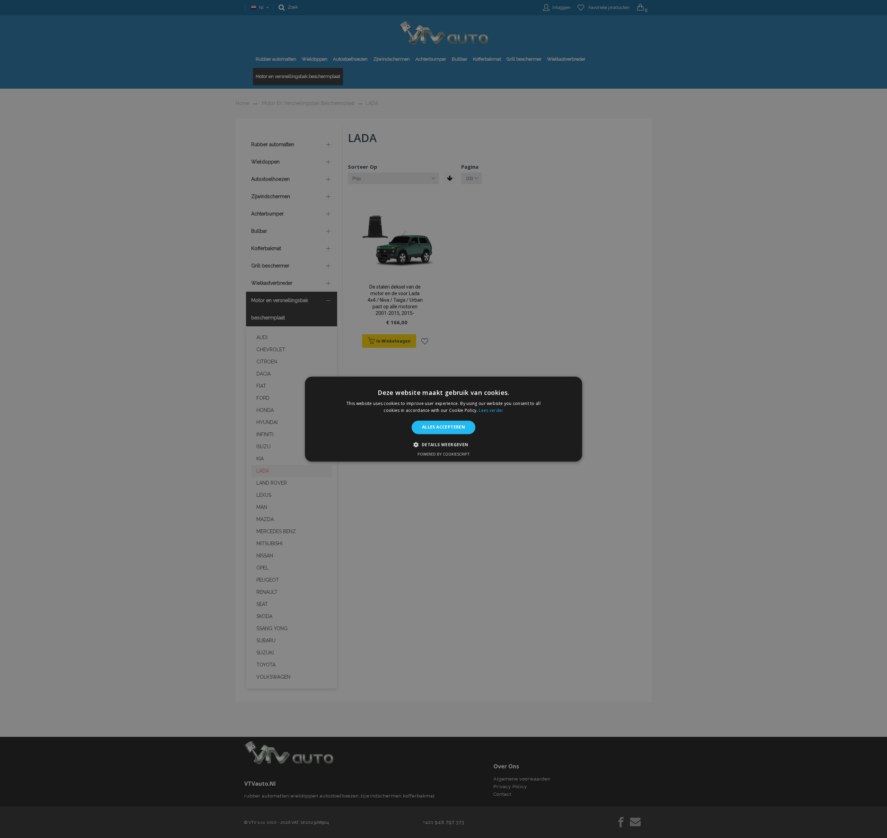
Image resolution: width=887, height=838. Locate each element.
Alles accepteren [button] (443, 427)
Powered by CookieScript (444, 454)
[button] (443, 444)
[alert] (443, 419)
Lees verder (491, 410)
